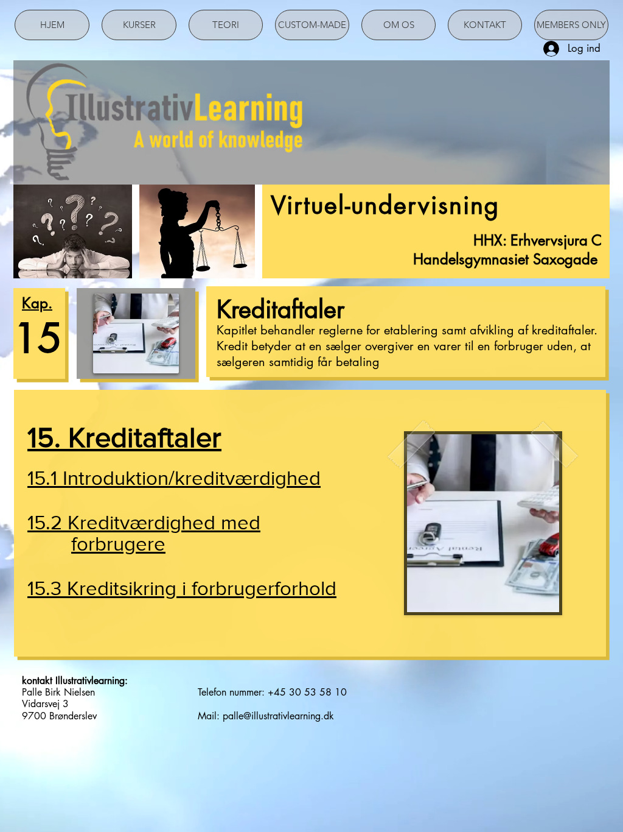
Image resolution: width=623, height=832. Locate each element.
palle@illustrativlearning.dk (278, 716)
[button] (182, 480)
